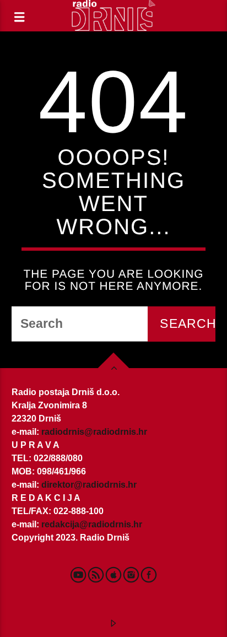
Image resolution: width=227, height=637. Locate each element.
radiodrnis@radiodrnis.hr (94, 431)
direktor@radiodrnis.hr (89, 484)
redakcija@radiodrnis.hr (91, 524)
